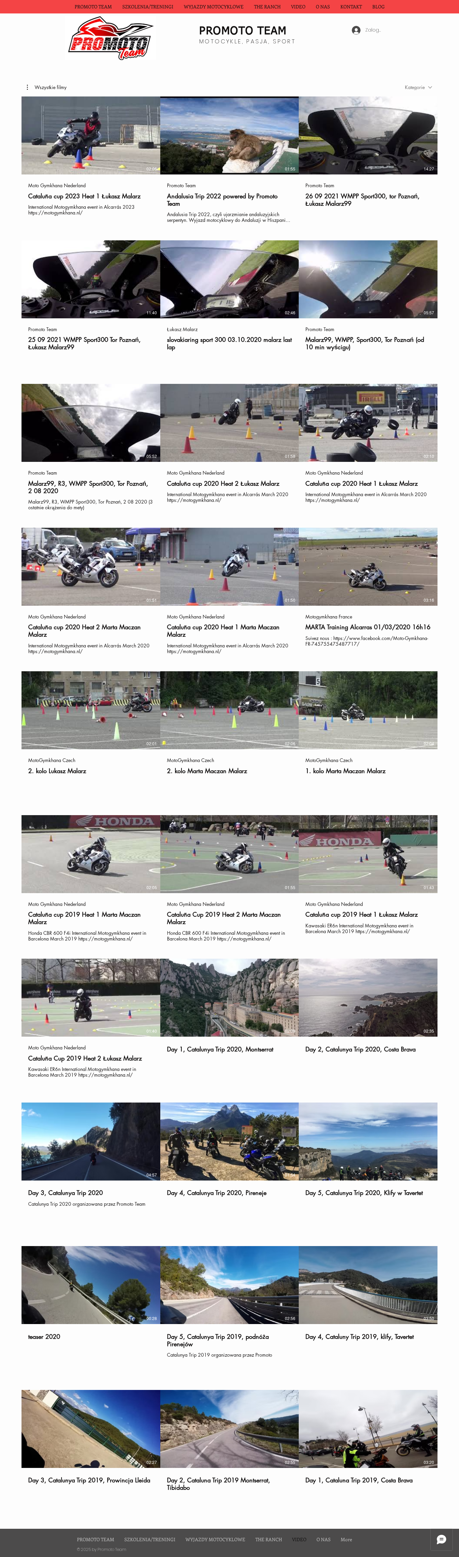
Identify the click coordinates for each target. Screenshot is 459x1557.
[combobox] (418, 87)
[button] (213, 6)
